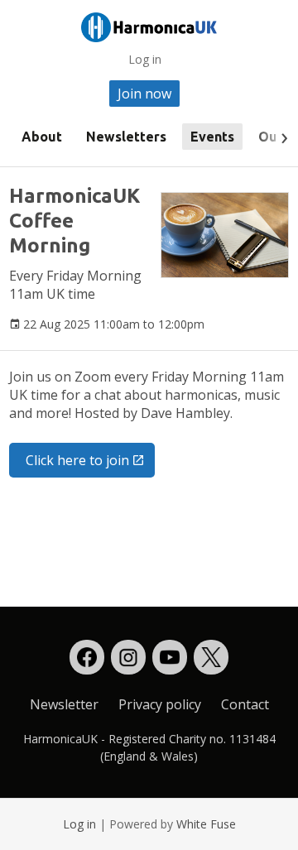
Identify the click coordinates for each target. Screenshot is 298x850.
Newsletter (64, 704)
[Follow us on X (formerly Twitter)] (211, 657)
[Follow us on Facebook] (87, 657)
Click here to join (77, 460)
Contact (245, 704)
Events (212, 136)
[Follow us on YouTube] (169, 657)
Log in (144, 59)
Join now (144, 93)
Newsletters (126, 136)
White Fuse (206, 824)
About (42, 136)
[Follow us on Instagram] (128, 657)
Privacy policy (159, 704)
